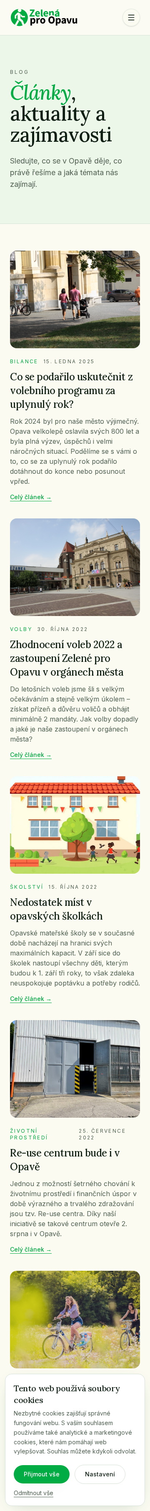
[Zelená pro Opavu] (44, 17)
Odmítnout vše (33, 1492)
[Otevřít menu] (131, 17)
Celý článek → (31, 496)
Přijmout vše (42, 1474)
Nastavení (100, 1474)
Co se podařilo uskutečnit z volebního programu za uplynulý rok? (71, 390)
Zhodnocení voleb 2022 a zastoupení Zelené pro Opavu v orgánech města (66, 658)
